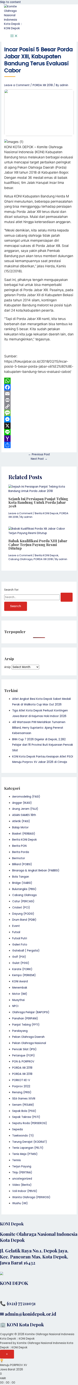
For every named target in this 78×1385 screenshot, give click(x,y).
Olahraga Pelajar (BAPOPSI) (30, 1012)
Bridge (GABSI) (22, 883)
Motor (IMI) (19, 994)
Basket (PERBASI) (23, 834)
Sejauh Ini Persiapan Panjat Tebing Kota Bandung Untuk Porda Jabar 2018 (38, 502)
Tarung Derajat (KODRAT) (29, 1142)
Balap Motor (20, 827)
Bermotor (18, 858)
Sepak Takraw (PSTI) (26, 1117)
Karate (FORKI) (22, 969)
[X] (39, 425)
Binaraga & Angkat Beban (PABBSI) (35, 870)
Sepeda (17, 1129)
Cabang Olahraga (20, 559)
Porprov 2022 (21, 1086)
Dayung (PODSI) (23, 914)
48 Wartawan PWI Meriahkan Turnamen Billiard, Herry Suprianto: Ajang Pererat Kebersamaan (38, 727)
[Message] (39, 413)
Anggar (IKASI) (22, 803)
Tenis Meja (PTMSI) (25, 1154)
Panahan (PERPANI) (25, 1018)
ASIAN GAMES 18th (24, 815)
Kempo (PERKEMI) (24, 975)
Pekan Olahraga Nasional (29, 1043)
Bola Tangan (20, 877)
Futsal (16, 932)
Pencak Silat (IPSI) (24, 1049)
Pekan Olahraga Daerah (28, 1037)
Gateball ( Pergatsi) (26, 951)
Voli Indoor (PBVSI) (24, 1191)
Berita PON (19, 846)
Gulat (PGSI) (20, 963)
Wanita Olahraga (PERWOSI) (31, 1197)
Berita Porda (20, 852)
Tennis (16, 1160)
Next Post (39, 459)
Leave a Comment (17, 85)
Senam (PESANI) (23, 1105)
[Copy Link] (39, 406)
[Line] (39, 432)
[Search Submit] (67, 597)
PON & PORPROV (23, 1061)
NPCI (15, 1006)
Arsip (7, 667)
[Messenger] (39, 419)
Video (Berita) (22, 1185)
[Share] (39, 445)
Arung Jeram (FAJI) (25, 809)
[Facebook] (39, 387)
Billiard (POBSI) (22, 864)
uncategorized (22, 1179)
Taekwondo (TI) (23, 1136)
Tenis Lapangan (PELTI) (27, 1148)
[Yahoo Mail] (39, 438)
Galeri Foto (19, 944)
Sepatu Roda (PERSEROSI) (29, 1123)
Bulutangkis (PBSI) (24, 889)
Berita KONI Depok (46, 513)
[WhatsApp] (39, 381)
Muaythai (18, 1000)
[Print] (39, 400)
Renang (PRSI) (21, 1092)
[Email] (39, 393)
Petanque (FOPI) (23, 1055)
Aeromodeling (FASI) (26, 797)
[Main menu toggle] (14, 36)
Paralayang (20, 1031)
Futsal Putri (19, 938)
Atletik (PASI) (21, 821)
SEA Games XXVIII (23, 1098)
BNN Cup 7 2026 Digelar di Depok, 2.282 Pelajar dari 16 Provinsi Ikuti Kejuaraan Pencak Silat (42, 744)
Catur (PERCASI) (23, 901)
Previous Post (39, 454)
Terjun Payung (21, 1166)
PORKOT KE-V (21, 1080)
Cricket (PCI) (21, 907)
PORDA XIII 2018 (43, 85)
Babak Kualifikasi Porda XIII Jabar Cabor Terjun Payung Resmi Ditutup (37, 544)
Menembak (19, 988)
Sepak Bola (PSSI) (24, 1111)
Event (16, 926)
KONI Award (20, 981)
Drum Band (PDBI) (24, 920)
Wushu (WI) (20, 1203)
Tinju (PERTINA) (22, 1172)
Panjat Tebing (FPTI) (26, 1025)
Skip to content (10, 2)
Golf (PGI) (19, 957)
